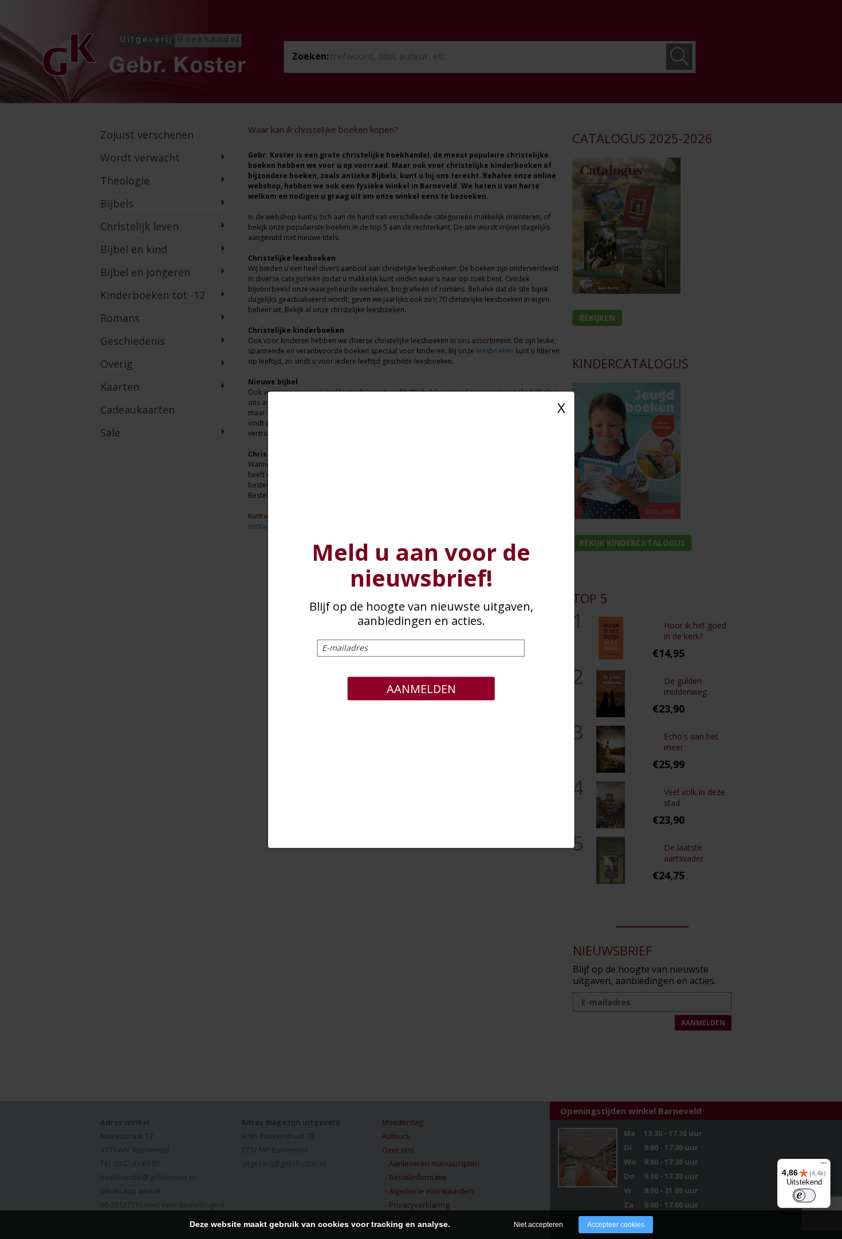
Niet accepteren (538, 1225)
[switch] (804, 1195)
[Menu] (824, 1166)
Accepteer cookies (615, 1225)
